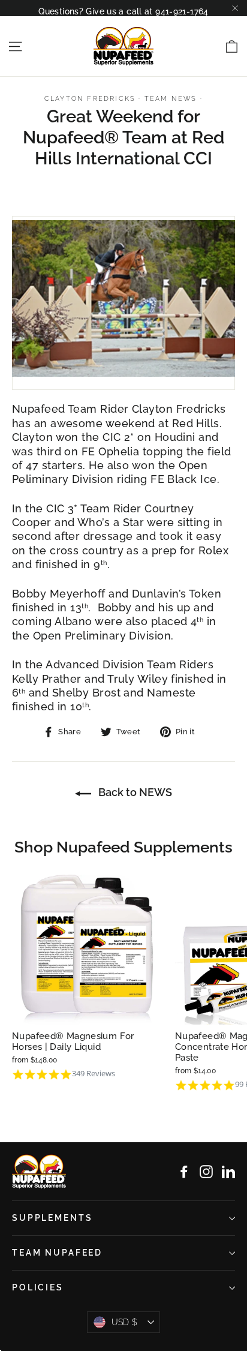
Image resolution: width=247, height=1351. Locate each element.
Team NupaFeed (57, 1252)
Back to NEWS (134, 792)
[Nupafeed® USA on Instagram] (206, 1171)
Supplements (52, 1218)
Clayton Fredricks (89, 99)
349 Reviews (93, 1073)
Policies (38, 1287)
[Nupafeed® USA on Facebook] (184, 1171)
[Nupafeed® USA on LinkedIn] (228, 1171)
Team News (170, 99)
